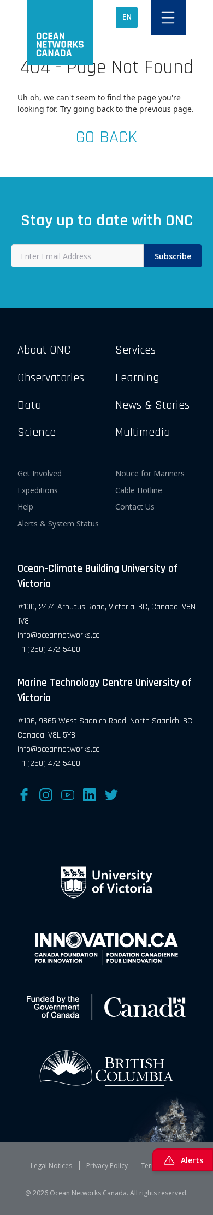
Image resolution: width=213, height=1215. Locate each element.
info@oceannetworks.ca (58, 635)
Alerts (192, 1160)
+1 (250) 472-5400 (48, 649)
